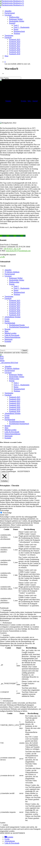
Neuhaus (17, 294)
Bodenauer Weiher (16, 278)
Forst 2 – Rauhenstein (21, 288)
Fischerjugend (10, 274)
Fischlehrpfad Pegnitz (17, 325)
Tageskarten (9, 296)
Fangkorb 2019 (14, 313)
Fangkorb (8, 298)
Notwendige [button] (4, 510)
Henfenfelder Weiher (16, 280)
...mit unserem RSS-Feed (9, 363)
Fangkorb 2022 (14, 307)
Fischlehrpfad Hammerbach (19, 327)
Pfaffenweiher (14, 282)
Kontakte (8, 341)
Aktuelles (8, 270)
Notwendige (7, 513)
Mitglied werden (10, 333)
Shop (6, 331)
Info (29, 101)
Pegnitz (11, 284)
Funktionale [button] (4, 608)
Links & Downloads (12, 335)
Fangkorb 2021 (14, 309)
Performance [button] (4, 620)
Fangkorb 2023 (14, 305)
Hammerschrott (19, 292)
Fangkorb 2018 (14, 315)
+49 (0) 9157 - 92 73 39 (11, 249)
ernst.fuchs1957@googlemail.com (18, 251)
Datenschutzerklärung (12, 337)
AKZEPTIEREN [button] (23, 471)
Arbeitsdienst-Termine (12, 317)
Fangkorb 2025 (14, 300)
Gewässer (8, 276)
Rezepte (7, 329)
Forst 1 (16, 286)
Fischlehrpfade (10, 323)
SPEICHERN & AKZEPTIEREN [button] (12, 833)
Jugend (35, 101)
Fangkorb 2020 (14, 311)
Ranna (16, 290)
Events (23, 101)
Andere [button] (2, 823)
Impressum (8, 339)
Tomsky (8, 101)
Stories (7, 321)
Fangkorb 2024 (14, 303)
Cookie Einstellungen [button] (8, 471)
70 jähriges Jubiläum (12, 272)
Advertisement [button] (5, 699)
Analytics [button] (3, 633)
